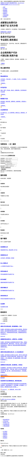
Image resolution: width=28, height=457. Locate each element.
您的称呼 (3, 158)
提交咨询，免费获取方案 (5, 167)
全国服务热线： (16, 3)
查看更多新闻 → (4, 375)
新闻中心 (5, 13)
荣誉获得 (5, 11)
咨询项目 (3, 161)
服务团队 (5, 10)
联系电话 (3, 160)
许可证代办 (5, 421)
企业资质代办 (6, 424)
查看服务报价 (4, 31)
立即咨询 (9, 31)
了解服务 (3, 63)
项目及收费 (5, 15)
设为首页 (7, 3)
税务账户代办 (6, 422)
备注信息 (3, 166)
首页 (4, 7)
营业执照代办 (6, 419)
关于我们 (5, 8)
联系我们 (5, 16)
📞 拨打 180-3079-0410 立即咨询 (8, 399)
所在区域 (3, 163)
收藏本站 (3, 3)
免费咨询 (3, 47)
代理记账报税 (6, 425)
